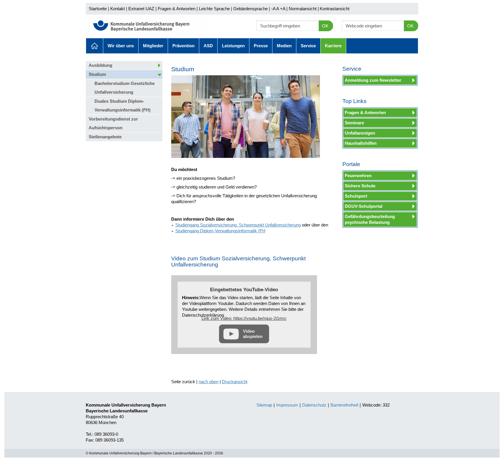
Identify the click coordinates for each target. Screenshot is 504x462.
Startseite (98, 8)
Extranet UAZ (141, 8)
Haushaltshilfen (361, 143)
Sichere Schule (360, 185)
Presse (261, 45)
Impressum (287, 404)
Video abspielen (252, 334)
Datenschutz (314, 404)
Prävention (183, 45)
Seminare (354, 122)
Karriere (333, 45)
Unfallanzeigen (360, 132)
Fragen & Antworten (176, 8)
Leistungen (233, 45)
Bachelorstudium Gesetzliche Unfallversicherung (124, 88)
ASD (208, 45)
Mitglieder (153, 45)
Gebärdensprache (250, 8)
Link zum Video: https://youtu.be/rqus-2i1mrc (244, 318)
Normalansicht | (304, 8)
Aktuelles (94, 46)
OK (325, 25)
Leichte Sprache (214, 8)
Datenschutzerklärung (203, 315)
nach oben (208, 381)
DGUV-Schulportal (363, 206)
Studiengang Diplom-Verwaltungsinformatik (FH (220, 230)
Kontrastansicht (334, 8)
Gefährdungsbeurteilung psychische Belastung (370, 219)
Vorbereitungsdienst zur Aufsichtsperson (113, 123)
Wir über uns (121, 45)
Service (308, 45)
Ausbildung (100, 65)
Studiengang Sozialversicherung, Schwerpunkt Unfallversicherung (238, 224)
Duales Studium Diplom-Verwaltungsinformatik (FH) (122, 105)
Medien (284, 45)
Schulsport (356, 195)
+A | (283, 8)
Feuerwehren (358, 175)
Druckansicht (234, 381)
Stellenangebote (105, 136)
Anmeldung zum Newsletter (373, 80)
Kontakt (117, 8)
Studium (97, 74)
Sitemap (264, 404)
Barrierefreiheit (344, 404)
